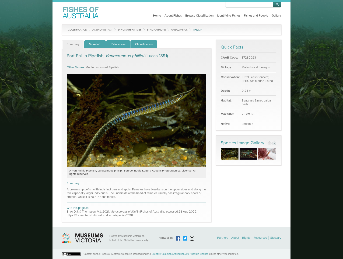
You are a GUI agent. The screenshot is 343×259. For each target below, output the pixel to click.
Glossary (275, 238)
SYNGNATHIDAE (156, 29)
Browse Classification (199, 16)
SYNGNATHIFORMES (129, 29)
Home (157, 16)
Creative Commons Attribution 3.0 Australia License (180, 254)
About (235, 238)
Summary (73, 44)
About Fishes (173, 16)
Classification (77, 29)
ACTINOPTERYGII (102, 29)
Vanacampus (179, 29)
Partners (222, 238)
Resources (260, 238)
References (118, 44)
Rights (246, 238)
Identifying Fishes (228, 16)
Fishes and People (256, 16)
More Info (95, 44)
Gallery (276, 16)
